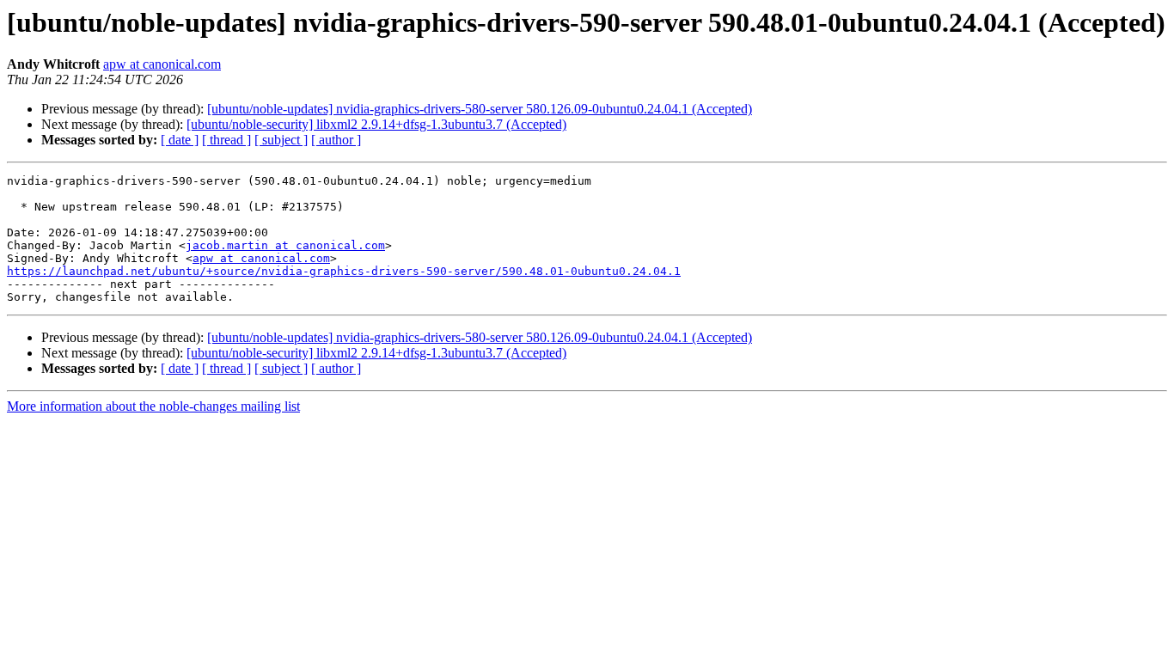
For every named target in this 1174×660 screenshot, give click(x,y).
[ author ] (336, 139)
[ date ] (180, 139)
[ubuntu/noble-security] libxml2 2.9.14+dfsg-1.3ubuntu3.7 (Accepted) (376, 124)
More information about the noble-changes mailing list (153, 406)
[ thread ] (226, 139)
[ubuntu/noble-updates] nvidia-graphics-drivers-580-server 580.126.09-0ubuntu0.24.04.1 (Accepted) (479, 108)
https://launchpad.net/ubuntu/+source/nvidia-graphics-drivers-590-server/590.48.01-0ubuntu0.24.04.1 (344, 271)
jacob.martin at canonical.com (285, 245)
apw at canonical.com (162, 64)
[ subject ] (281, 139)
